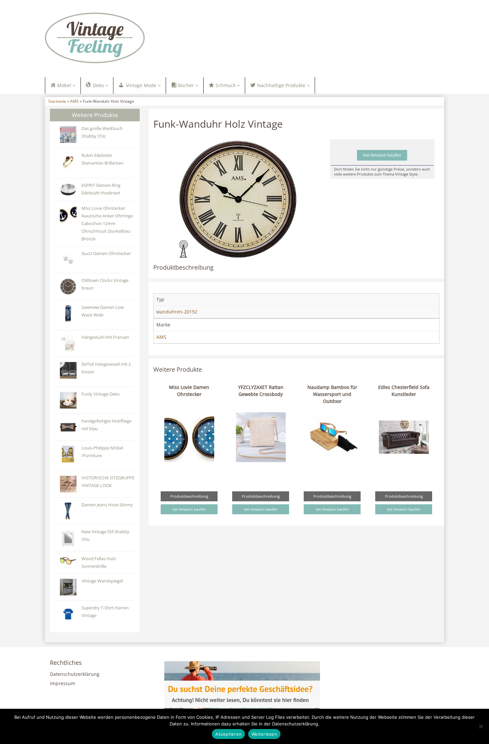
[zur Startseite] (128, 38)
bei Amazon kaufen (382, 155)
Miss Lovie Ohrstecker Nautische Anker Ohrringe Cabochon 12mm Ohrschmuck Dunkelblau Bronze (107, 223)
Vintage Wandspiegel (102, 581)
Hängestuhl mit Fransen (105, 337)
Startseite (57, 101)
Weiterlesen (264, 734)
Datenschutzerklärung (74, 674)
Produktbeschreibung (189, 496)
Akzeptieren (228, 734)
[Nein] (480, 726)
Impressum (62, 683)
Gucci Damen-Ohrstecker (106, 253)
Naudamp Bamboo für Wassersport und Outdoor (332, 394)
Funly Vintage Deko (101, 394)
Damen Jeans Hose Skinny (107, 505)
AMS (74, 101)
